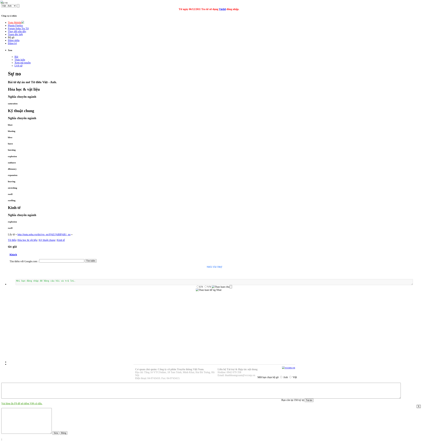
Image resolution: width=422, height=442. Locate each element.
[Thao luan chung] (222, 286)
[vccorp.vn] (288, 367)
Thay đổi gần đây (17, 31)
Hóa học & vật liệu (27, 240)
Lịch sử (18, 65)
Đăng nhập (13, 40)
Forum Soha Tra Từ (18, 28)
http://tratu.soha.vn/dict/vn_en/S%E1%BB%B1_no (44, 234)
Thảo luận (20, 59)
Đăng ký (12, 43)
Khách (13, 254)
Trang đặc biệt (15, 34)
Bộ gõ (11, 37)
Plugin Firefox (15, 25)
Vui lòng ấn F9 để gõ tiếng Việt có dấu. (21, 403)
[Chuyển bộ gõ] (2, 2)
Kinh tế (61, 240)
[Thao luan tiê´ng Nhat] (208, 290)
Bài (16, 56)
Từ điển (12, 240)
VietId (222, 9)
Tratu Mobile (14, 22)
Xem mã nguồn (23, 62)
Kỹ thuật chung (47, 240)
